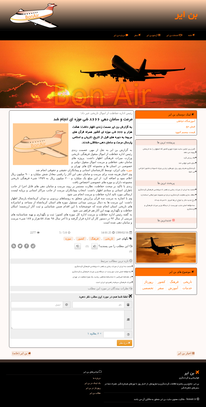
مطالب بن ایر (95, 393)
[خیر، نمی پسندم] (77, 246)
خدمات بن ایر (172, 35)
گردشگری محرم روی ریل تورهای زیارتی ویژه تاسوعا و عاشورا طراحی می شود (167, 170)
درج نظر (123, 343)
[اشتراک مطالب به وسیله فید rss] (13, 245)
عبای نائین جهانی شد (187, 163)
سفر (136, 35)
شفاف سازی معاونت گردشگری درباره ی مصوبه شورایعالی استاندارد (168, 195)
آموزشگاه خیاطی (185, 121)
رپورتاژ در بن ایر (93, 388)
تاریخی (187, 281)
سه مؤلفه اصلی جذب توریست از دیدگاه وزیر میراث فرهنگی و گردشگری (169, 207)
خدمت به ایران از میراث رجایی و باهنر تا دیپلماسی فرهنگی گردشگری (166, 190)
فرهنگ (174, 281)
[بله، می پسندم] (94, 246)
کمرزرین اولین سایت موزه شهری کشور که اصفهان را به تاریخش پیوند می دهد (169, 150)
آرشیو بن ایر (152, 35)
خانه (190, 35)
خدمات (187, 288)
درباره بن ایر (120, 35)
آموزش (173, 288)
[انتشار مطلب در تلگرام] (33, 245)
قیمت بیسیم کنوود (185, 132)
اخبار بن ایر (185, 353)
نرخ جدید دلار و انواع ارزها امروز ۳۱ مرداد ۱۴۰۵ (174, 200)
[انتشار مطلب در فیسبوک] (26, 245)
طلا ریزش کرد (189, 158)
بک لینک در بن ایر (92, 383)
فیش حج (190, 126)
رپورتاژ (148, 281)
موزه (129, 170)
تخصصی (147, 288)
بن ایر (186, 14)
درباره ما (97, 378)
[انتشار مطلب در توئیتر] (20, 245)
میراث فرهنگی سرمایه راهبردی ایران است (113, 282)
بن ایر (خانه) (20, 353)
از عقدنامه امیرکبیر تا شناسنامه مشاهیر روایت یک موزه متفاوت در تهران (102, 277)
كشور (161, 281)
